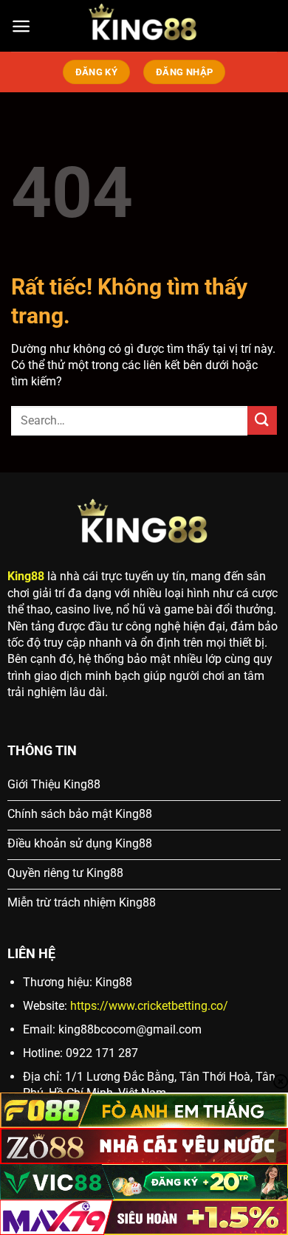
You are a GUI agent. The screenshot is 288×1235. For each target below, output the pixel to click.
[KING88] (144, 26)
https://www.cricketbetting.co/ (149, 1006)
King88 (25, 576)
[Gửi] (262, 420)
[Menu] (21, 26)
